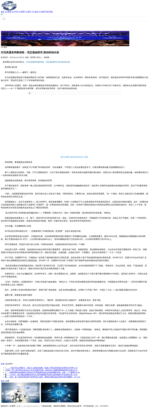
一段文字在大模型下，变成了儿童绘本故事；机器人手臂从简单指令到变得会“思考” (42, 368)
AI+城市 (42, 12)
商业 (51, 12)
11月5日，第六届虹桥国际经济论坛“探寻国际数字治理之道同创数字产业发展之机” (41, 375)
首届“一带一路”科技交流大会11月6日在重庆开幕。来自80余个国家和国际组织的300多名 (42, 370)
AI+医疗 (28, 12)
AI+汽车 (15, 12)
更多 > (3, 364)
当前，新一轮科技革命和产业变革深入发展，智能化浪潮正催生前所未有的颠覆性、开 (43, 377)
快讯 (47, 12)
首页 (2, 12)
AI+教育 (21, 12)
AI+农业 (35, 12)
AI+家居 (8, 12)
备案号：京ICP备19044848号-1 (28, 406)
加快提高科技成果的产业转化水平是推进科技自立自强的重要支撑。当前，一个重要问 (43, 372)
